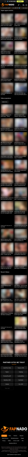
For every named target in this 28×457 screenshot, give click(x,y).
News (10, 435)
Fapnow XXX (21, 368)
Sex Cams (24, 8)
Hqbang (21, 372)
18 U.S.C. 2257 (16, 440)
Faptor (7, 372)
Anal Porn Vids (7, 368)
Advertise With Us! (13, 443)
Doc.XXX (21, 384)
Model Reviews (5, 438)
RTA (22, 440)
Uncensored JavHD (5, 8)
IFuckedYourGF (7, 376)
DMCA (9, 440)
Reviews (15, 435)
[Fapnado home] (14, 433)
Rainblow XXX (7, 380)
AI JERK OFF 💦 (16, 8)
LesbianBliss (21, 376)
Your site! (7, 388)
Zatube (7, 384)
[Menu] (26, 5)
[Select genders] (19, 5)
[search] (23, 5)
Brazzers (21, 435)
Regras (22, 438)
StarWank (20, 380)
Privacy (3, 440)
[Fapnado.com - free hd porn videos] (7, 5)
